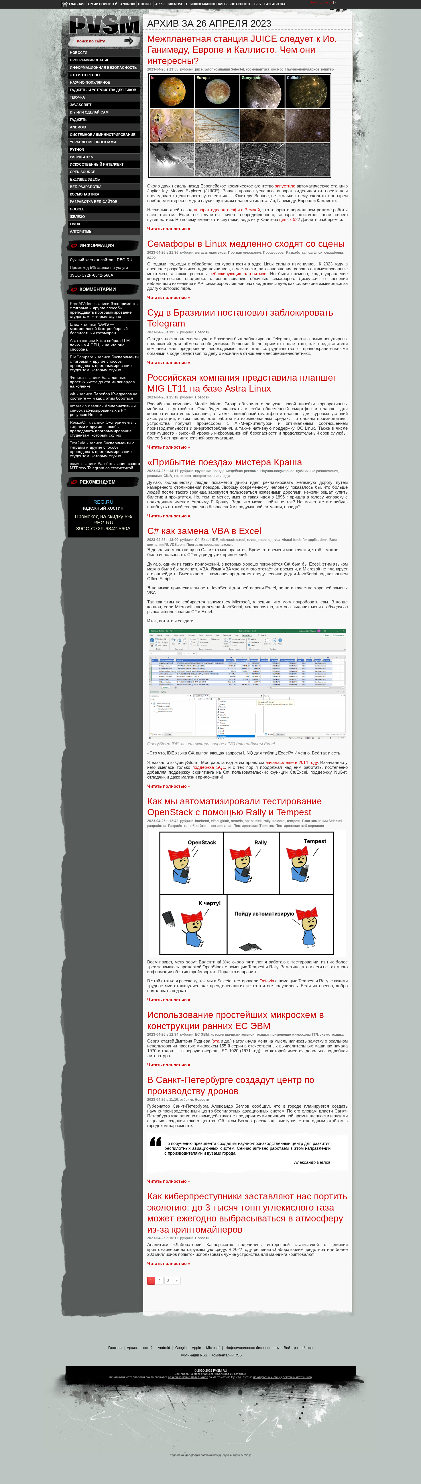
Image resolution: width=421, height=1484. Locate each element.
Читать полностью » (168, 228)
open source (82, 172)
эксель (227, 545)
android (78, 127)
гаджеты (79, 120)
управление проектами (93, 142)
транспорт (182, 476)
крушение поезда (210, 471)
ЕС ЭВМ (202, 1035)
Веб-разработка (86, 187)
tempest (293, 821)
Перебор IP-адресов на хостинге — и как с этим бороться (103, 396)
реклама (154, 476)
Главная (76, 4)
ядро (151, 257)
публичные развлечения (317, 471)
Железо (77, 217)
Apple (160, 4)
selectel (278, 821)
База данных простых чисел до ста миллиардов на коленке (102, 382)
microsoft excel (232, 540)
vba (277, 540)
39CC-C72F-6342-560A (91, 275)
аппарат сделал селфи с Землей (227, 209)
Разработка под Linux (304, 253)
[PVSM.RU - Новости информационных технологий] (104, 27)
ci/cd (215, 821)
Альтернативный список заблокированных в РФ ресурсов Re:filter (103, 410)
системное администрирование (102, 135)
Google (145, 4)
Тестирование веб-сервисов (300, 826)
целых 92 (288, 219)
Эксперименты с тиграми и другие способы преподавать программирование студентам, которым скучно (104, 310)
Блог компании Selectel (224, 69)
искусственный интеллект (96, 165)
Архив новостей (102, 4)
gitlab (224, 821)
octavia (237, 821)
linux (75, 224)
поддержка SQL (208, 767)
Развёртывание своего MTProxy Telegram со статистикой (105, 466)
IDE (215, 540)
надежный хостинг (103, 505)
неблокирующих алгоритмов (237, 273)
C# (197, 540)
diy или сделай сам (89, 112)
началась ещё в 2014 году (291, 762)
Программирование (89, 60)
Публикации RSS (193, 1355)
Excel (205, 540)
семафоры (333, 253)
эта (216, 1041)
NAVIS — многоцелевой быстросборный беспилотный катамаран (99, 328)
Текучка (77, 97)
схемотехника (332, 1035)
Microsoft (178, 4)
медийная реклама (242, 471)
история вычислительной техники (239, 1035)
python (77, 150)
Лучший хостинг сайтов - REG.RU (101, 260)
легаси (201, 253)
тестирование (221, 826)
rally (267, 821)
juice (199, 69)
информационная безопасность (103, 68)
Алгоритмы (81, 232)
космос (277, 69)
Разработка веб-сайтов (93, 202)
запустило (285, 185)
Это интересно (85, 75)
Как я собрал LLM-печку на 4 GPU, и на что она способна (100, 345)
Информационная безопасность (220, 4)
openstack (253, 821)
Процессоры (273, 253)
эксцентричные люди (211, 476)
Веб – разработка (270, 4)
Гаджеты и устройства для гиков (103, 90)
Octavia (266, 980)
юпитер (327, 69)
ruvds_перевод (260, 540)
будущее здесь (85, 179)
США (168, 476)
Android (127, 4)
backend (202, 821)
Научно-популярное (90, 83)
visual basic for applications (305, 540)
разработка (81, 157)
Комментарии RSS (226, 1355)
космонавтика (84, 194)
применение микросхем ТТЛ (294, 1035)
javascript (80, 105)
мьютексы (217, 253)
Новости (78, 53)
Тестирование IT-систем (254, 826)
